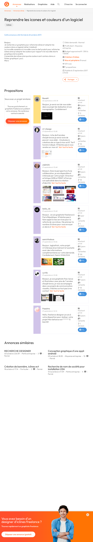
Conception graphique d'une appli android (66, 352)
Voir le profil (84, 119)
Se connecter (81, 4)
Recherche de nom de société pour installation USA (66, 368)
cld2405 (46, 165)
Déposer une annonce (17, 121)
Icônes (8, 25)
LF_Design (47, 129)
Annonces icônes (18, 11)
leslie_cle (46, 208)
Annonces (17, 4)
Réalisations (29, 4)
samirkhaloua (48, 239)
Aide (52, 4)
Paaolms (46, 308)
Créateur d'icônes (72, 57)
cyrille (45, 272)
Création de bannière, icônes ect (21, 366)
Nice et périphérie (72, 60)
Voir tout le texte (66, 147)
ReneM (45, 98)
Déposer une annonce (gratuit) (18, 534)
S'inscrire (68, 4)
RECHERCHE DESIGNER (17, 350)
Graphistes (42, 4)
